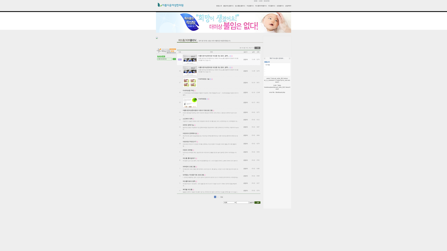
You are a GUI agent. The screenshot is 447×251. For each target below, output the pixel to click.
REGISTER (266, 1)
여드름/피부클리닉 (261, 6)
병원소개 (219, 6)
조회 (258, 52)
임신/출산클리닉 (240, 6)
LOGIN (260, 1)
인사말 (268, 65)
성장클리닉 (280, 6)
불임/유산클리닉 (228, 6)
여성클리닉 (250, 6)
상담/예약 (288, 6)
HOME (255, 1)
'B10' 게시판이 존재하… (277, 58)
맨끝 (221, 197)
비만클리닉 (271, 6)
